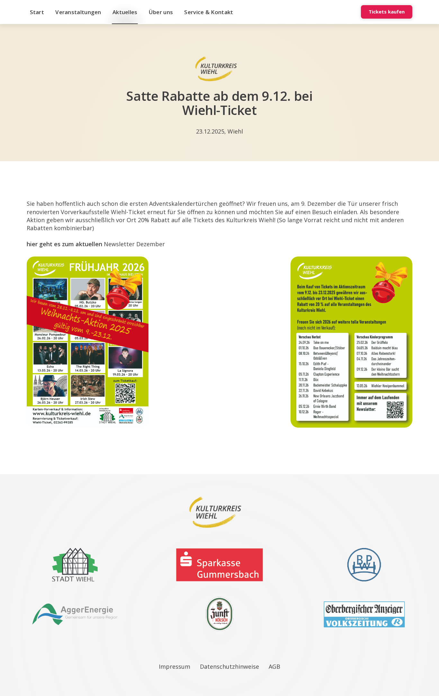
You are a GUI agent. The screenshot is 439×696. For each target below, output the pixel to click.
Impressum (174, 666)
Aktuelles (125, 12)
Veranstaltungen (78, 12)
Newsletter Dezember (134, 244)
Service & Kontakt (208, 12)
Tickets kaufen (387, 11)
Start (37, 12)
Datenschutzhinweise (229, 666)
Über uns (161, 12)
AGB (274, 666)
